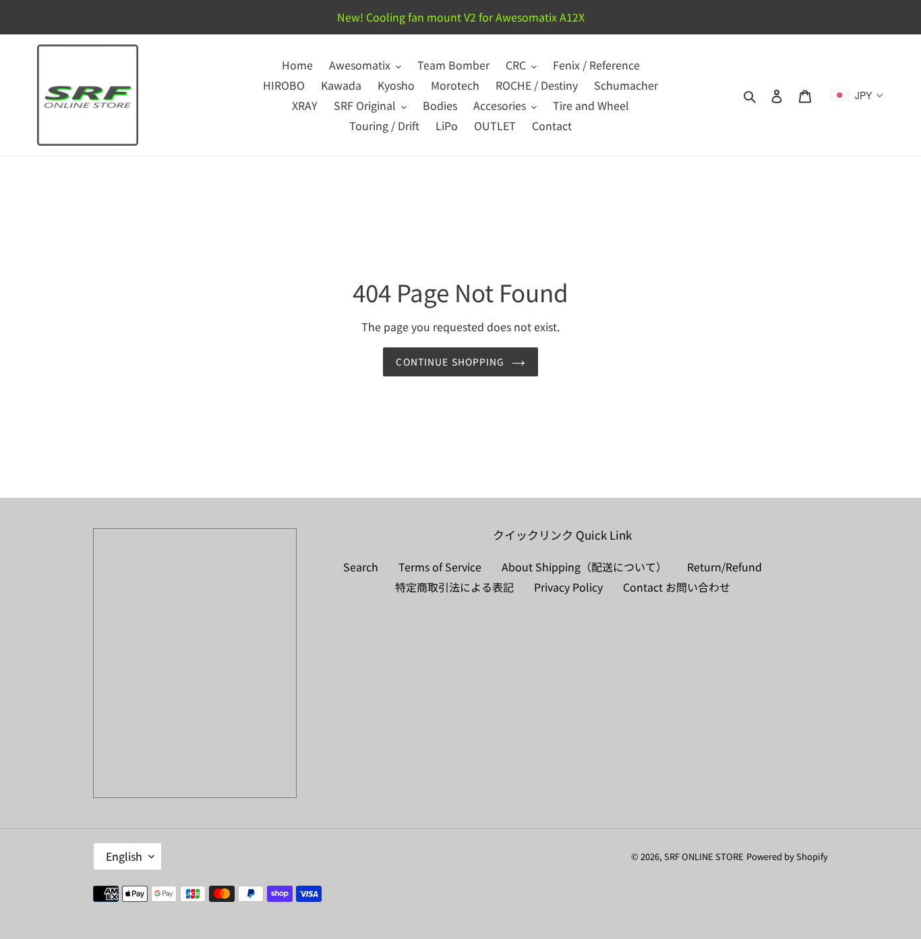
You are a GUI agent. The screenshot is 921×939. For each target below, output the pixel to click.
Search (360, 567)
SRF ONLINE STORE (704, 856)
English (124, 856)
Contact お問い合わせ (676, 587)
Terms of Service (439, 567)
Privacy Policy (568, 587)
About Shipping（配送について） (584, 567)
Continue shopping (450, 361)
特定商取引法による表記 (454, 587)
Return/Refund (724, 567)
